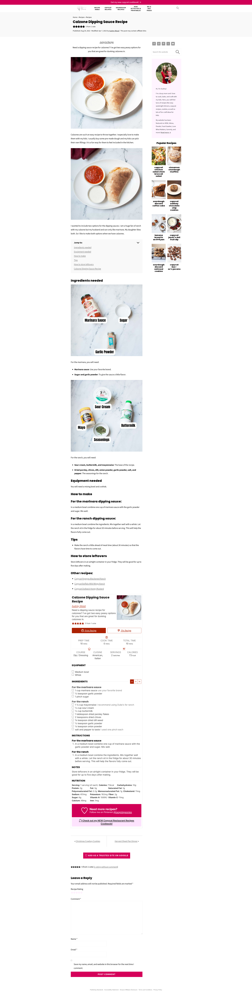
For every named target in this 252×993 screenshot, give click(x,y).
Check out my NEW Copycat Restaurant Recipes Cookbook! (108, 822)
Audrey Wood (79, 606)
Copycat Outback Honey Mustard (89, 588)
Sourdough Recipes (121, 9)
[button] (74, 26)
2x (136, 681)
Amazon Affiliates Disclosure (128, 990)
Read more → (166, 132)
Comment (76, 899)
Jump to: (78, 242)
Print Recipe (90, 630)
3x (139, 681)
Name (74, 939)
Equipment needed (82, 251)
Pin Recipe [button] (126, 630)
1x (132, 681)
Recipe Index (97, 9)
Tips (76, 260)
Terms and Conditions (145, 990)
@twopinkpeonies (122, 812)
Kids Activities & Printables (136, 9)
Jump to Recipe (107, 42)
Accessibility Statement (111, 990)
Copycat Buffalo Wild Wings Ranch (89, 583)
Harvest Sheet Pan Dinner (126, 841)
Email (74, 949)
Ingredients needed (82, 247)
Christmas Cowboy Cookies (88, 841)
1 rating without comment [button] (105, 866)
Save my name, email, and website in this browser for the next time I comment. (104, 966)
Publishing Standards (96, 990)
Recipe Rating (77, 889)
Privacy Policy (157, 990)
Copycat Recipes (108, 9)
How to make (80, 256)
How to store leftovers (84, 264)
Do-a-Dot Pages (149, 9)
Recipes (81, 17)
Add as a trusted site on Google (108, 855)
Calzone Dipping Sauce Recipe (87, 268)
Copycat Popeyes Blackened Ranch (90, 578)
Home (75, 17)
